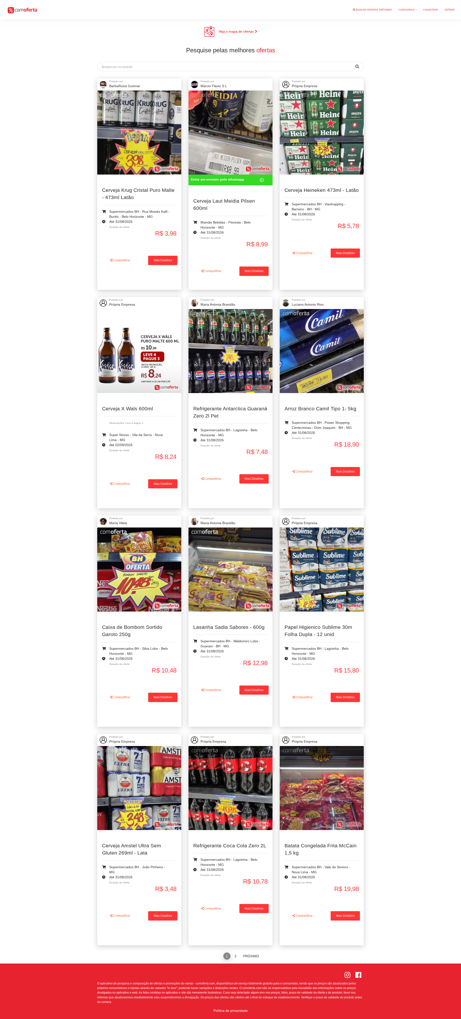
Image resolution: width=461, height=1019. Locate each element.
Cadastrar (430, 9)
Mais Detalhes (162, 260)
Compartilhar (121, 260)
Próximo (251, 956)
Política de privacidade (230, 1011)
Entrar (450, 9)
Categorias (407, 9)
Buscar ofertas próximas (373, 9)
